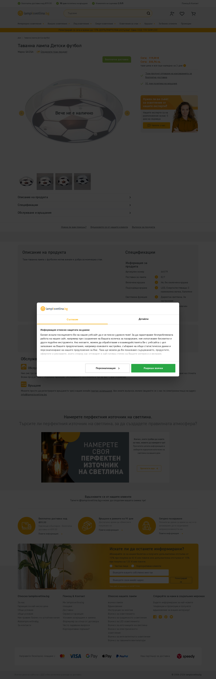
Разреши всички (153, 368)
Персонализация (105, 368)
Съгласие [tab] (72, 319)
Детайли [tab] (144, 319)
